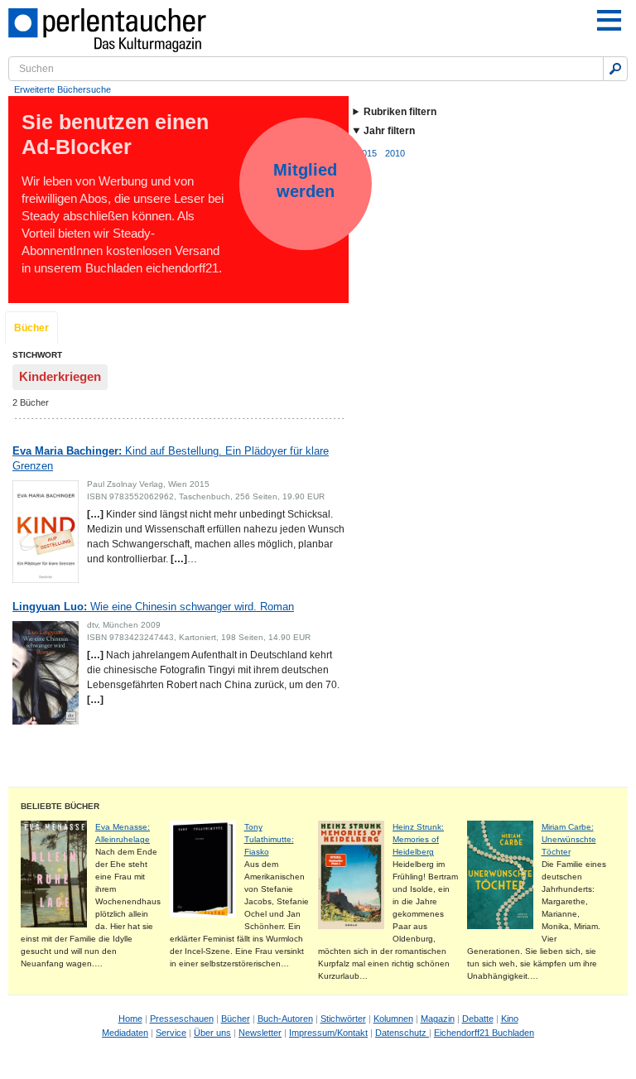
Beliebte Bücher (60, 806)
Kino (509, 1019)
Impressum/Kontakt (328, 1033)
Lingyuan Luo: (153, 606)
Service (171, 1033)
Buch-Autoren (285, 1019)
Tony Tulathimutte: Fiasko (269, 839)
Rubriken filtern (400, 112)
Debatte (478, 1019)
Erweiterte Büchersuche (62, 89)
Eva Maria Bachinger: (170, 458)
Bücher (31, 328)
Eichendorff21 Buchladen (484, 1033)
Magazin (438, 1019)
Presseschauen (182, 1019)
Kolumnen (393, 1019)
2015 (367, 153)
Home (130, 1019)
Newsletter (260, 1033)
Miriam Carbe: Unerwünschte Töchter (569, 839)
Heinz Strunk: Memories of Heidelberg (418, 839)
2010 (395, 153)
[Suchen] (615, 68)
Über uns (212, 1033)
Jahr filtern (389, 131)
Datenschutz (402, 1033)
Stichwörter (343, 1019)
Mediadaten (125, 1033)
